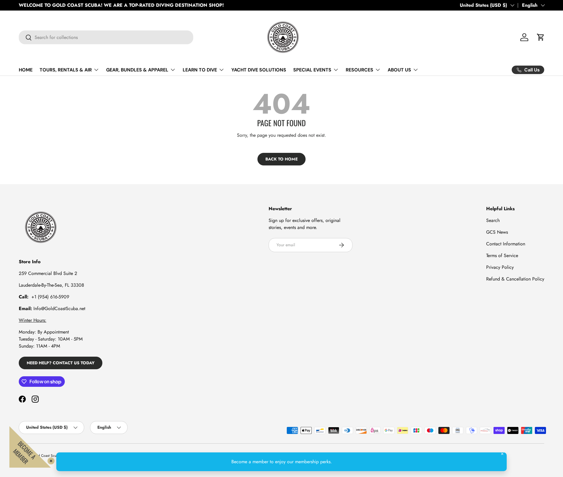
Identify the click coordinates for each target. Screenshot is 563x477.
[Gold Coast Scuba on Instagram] (35, 399)
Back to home (281, 159)
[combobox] (106, 37)
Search (493, 220)
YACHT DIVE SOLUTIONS (258, 70)
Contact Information (505, 243)
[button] (540, 37)
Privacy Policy (500, 267)
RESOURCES (359, 70)
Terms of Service (502, 255)
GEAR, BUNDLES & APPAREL (137, 70)
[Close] (50, 459)
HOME (26, 70)
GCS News (497, 232)
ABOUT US (399, 70)
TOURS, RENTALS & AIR (66, 70)
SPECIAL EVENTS (312, 70)
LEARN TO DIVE (200, 70)
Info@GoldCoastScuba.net (59, 308)
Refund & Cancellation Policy (515, 279)
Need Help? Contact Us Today (60, 363)
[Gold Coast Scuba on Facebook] (22, 399)
